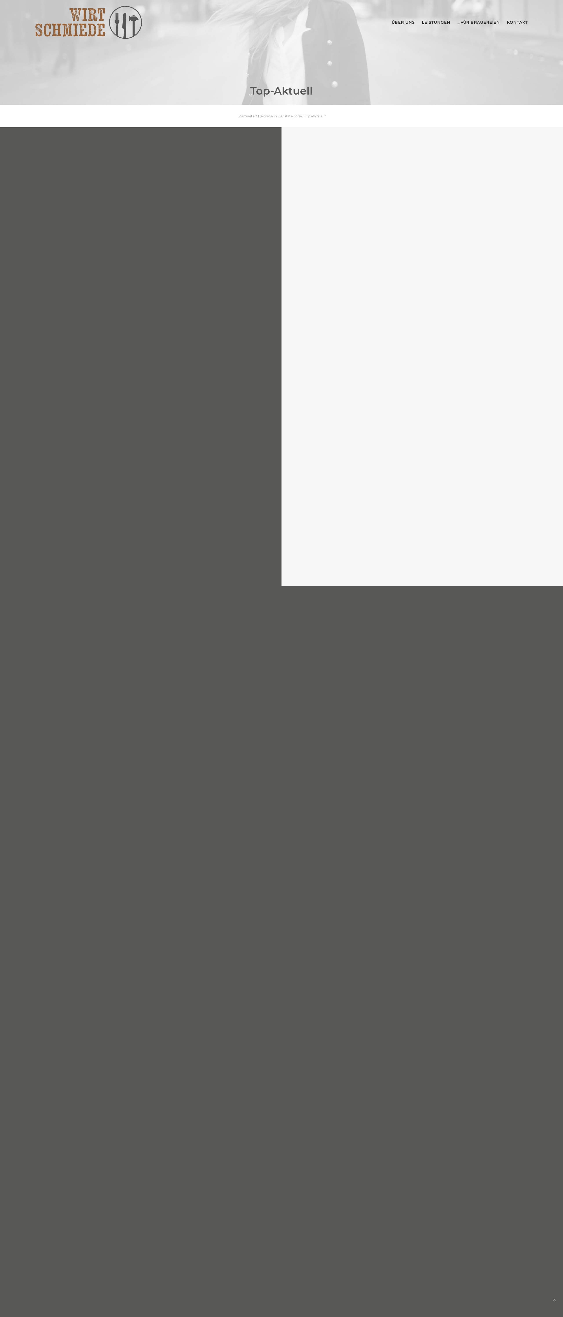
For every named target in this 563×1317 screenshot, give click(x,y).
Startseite (246, 116)
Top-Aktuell (533, 149)
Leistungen (436, 22)
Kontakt (517, 22)
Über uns (403, 22)
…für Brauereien (478, 22)
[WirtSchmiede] (88, 22)
